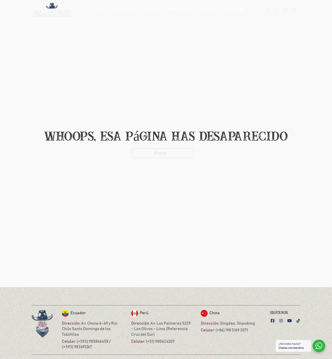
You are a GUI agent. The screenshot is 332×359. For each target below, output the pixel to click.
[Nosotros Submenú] (135, 10)
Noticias (206, 9)
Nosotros (121, 9)
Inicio (102, 9)
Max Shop (152, 9)
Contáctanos (232, 9)
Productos (176, 9)
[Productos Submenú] (190, 10)
